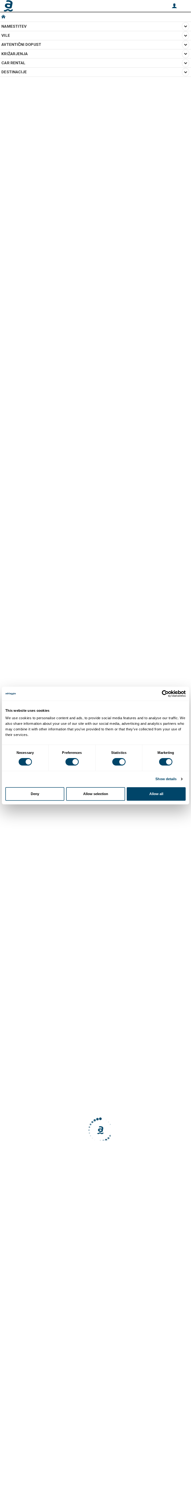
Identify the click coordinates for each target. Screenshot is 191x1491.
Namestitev (14, 26)
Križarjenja (15, 53)
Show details (166, 779)
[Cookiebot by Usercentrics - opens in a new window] (165, 693)
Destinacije (15, 72)
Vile (6, 35)
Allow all (156, 794)
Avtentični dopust (22, 44)
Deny (35, 794)
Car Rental (14, 62)
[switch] (72, 762)
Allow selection (95, 794)
